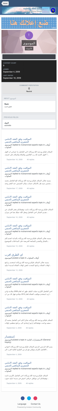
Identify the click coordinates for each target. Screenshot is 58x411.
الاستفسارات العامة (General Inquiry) (27, 340)
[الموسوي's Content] (29, 56)
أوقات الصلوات (33, 257)
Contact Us (35, 403)
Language (22, 403)
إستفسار (10, 336)
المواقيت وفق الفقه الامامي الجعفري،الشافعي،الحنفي (18, 140)
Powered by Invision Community (29, 407)
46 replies (30, 159)
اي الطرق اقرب (14, 254)
